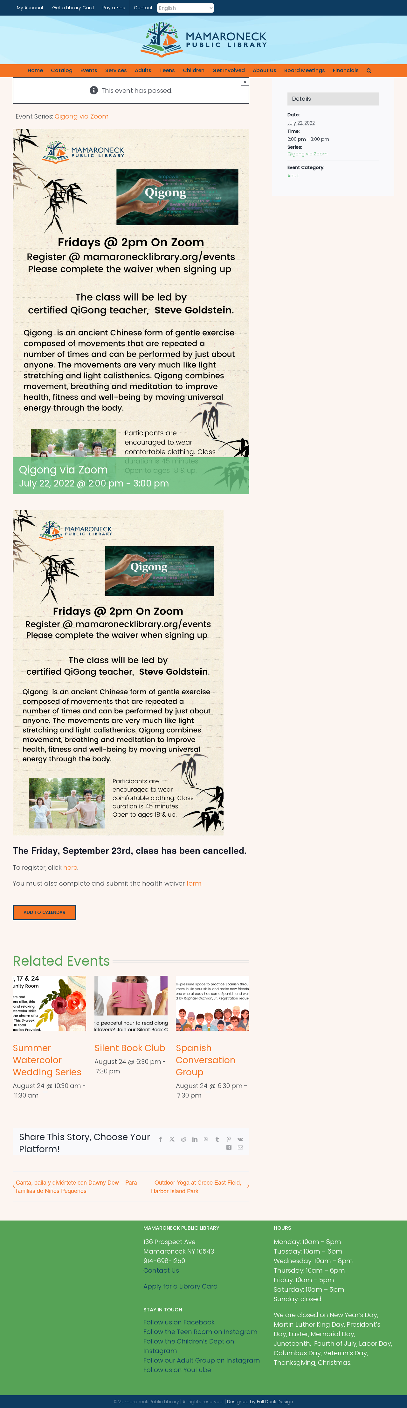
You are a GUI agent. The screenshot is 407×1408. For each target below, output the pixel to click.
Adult (293, 176)
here (70, 867)
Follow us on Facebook (179, 1322)
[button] (369, 70)
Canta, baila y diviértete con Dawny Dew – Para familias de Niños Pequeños (76, 1186)
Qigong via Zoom (307, 154)
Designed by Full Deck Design (260, 1401)
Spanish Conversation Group (206, 1060)
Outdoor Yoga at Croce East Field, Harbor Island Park (196, 1186)
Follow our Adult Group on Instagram (201, 1360)
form (194, 883)
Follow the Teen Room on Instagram (200, 1331)
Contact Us (161, 1270)
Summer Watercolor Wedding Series (47, 1060)
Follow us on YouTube (177, 1369)
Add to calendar (45, 912)
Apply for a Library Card (180, 1286)
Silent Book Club (129, 1048)
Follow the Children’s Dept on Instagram (188, 1346)
